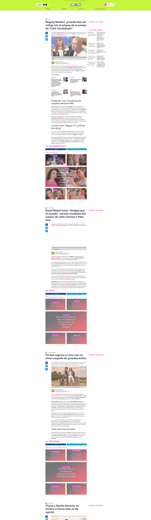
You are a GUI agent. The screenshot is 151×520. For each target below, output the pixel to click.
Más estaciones (83, 0)
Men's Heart (53, 77)
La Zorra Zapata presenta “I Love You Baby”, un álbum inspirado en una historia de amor (55, 455)
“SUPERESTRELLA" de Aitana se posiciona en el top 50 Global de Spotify (66, 473)
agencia (63, 146)
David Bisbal (54, 256)
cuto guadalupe (58, 146)
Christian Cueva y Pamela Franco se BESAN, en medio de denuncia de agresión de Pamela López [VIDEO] (101, 45)
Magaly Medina (61, 32)
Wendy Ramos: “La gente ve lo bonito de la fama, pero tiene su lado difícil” (55, 489)
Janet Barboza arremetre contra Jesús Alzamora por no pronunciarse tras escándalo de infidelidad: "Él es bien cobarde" (66, 177)
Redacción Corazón (59, 61)
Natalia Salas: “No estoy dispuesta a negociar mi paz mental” (76, 489)
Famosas (48, 9)
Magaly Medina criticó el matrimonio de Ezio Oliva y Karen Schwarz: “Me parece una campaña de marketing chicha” (75, 93)
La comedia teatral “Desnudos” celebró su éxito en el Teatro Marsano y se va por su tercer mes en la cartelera (55, 160)
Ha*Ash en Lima (56, 441)
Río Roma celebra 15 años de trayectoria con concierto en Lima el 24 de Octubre (66, 322)
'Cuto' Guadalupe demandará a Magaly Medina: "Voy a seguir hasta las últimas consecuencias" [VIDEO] (56, 93)
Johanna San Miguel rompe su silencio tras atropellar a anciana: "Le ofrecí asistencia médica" (76, 160)
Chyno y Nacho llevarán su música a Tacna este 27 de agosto (55, 305)
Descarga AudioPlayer (75, 0)
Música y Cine (55, 302)
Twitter (77, 149)
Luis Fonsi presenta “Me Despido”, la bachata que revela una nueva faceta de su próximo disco (55, 339)
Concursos (81, 9)
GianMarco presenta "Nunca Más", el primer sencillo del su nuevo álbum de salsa (76, 339)
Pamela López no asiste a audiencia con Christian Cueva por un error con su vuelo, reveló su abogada (55, 194)
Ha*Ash (53, 362)
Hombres (64, 9)
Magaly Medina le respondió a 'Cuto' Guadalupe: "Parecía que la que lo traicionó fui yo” (75, 81)
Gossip (50, 19)
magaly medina (52, 146)
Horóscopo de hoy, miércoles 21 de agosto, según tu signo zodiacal (101, 51)
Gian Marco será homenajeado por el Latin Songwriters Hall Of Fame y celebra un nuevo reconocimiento (76, 305)
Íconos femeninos (52, 352)
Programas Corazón (100, 9)
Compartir (56, 149)
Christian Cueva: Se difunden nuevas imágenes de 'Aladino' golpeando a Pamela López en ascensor (101, 58)
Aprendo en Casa (67, 0)
